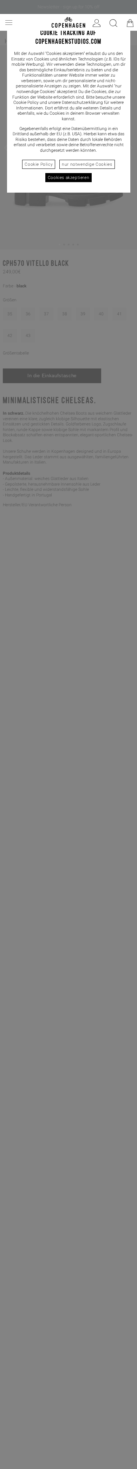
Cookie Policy (39, 164)
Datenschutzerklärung (82, 102)
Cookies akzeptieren (68, 177)
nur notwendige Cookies (87, 164)
